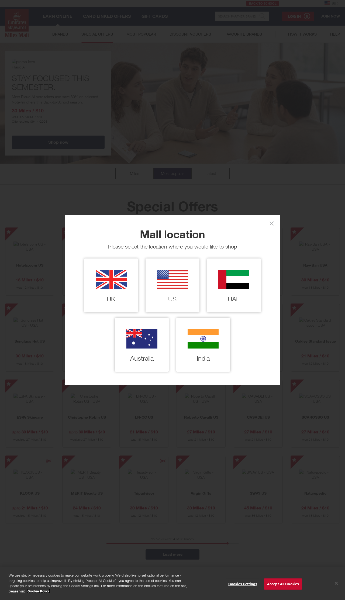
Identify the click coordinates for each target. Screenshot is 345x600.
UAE (234, 299)
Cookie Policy (38, 591)
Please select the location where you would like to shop (172, 246)
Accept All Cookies (283, 584)
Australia (142, 358)
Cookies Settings (242, 584)
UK (111, 299)
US (172, 299)
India (203, 358)
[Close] (271, 223)
